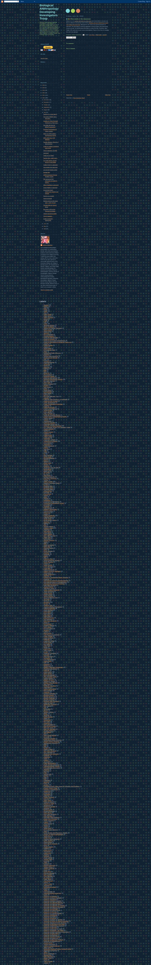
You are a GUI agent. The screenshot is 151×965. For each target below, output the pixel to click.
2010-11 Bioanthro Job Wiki (50, 150)
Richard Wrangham (49, 811)
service (46, 825)
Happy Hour (47, 537)
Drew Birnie (47, 475)
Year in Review (48, 961)
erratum (46, 495)
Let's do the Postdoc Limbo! (50, 169)
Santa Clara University (50, 819)
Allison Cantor (48, 330)
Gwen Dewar (47, 532)
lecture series (48, 642)
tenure (45, 870)
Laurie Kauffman (48, 638)
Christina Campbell (49, 422)
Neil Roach (47, 721)
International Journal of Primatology (54, 583)
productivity (47, 792)
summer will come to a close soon (82, 21)
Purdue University (49, 797)
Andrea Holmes (48, 345)
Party (45, 772)
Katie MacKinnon (49, 617)
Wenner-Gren (47, 955)
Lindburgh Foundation (50, 653)
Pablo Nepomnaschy (50, 763)
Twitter (46, 890)
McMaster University (50, 686)
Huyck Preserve (48, 562)
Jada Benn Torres (49, 588)
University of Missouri (50, 927)
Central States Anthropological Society (55, 416)
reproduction (47, 805)
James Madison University (51, 590)
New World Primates (50, 726)
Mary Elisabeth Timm (50, 676)
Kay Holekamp (48, 619)
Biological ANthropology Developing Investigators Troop (49, 12)
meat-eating (47, 687)
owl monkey (47, 761)
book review (47, 387)
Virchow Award (48, 943)
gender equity (48, 518)
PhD (45, 778)
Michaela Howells (49, 695)
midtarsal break (48, 703)
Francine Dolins (48, 511)
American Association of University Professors (57, 342)
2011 (43, 95)
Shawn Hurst (47, 828)
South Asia (47, 837)
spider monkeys (48, 840)
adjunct (46, 319)
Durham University (49, 477)
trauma (46, 888)
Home (88, 94)
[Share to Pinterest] (75, 38)
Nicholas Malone (49, 730)
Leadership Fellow (49, 641)
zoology (46, 963)
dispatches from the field (51, 467)
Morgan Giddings (49, 712)
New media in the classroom (81, 19)
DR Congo (47, 472)
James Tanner (48, 593)
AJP (45, 322)
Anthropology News (49, 350)
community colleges (50, 440)
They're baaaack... (48, 216)
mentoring (47, 692)
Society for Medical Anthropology (53, 834)
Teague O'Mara (48, 867)
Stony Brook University (50, 843)
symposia (46, 861)
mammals (47, 670)
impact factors (48, 565)
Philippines (47, 780)
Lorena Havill (47, 661)
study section (48, 850)
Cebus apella (47, 412)
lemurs (46, 647)
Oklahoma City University (51, 754)
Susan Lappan (48, 857)
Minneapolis (47, 709)
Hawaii (46, 542)
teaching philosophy (49, 865)
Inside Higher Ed (49, 574)
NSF (45, 746)
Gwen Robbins (48, 534)
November (46, 102)
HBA (45, 543)
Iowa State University (50, 585)
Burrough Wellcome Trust (51, 396)
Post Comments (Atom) (79, 98)
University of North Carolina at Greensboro (56, 932)
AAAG (45, 309)
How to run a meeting (48, 196)
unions (46, 895)
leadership (47, 639)
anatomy (46, 344)
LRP (45, 662)
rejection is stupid (49, 803)
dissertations (47, 469)
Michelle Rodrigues (49, 698)
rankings (46, 799)
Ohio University (48, 752)
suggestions (47, 853)
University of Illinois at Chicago (53, 919)
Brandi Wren (47, 390)
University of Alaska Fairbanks (53, 898)
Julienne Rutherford (47, 245)
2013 (43, 90)
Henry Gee (47, 546)
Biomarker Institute (49, 381)
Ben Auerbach (48, 374)
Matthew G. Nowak (49, 681)
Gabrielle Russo (48, 517)
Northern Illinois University (51, 741)
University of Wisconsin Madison (53, 939)
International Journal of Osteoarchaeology (56, 580)
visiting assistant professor (52, 946)
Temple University (49, 868)
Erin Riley (46, 492)
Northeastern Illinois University (53, 740)
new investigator (48, 724)
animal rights (47, 348)
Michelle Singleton (49, 700)
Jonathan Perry (48, 605)
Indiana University (49, 570)
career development (49, 402)
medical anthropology (50, 689)
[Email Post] (83, 34)
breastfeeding (48, 392)
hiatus (45, 549)
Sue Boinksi (47, 851)
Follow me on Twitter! (48, 155)
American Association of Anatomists (54, 340)
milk (45, 707)
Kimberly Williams (49, 625)
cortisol (46, 447)
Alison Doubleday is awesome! (51, 185)
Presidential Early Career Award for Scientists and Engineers (62, 786)
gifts (45, 525)
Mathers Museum (49, 679)
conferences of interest (50, 441)
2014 (43, 87)
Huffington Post (48, 559)
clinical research (48, 432)
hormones (47, 554)
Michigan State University (51, 701)
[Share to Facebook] (73, 38)
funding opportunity (49, 515)
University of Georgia (50, 918)
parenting (46, 769)
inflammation (47, 573)
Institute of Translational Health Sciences (56, 577)
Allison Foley (47, 331)
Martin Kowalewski (49, 675)
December (46, 99)
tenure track (47, 871)
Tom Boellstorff (48, 881)
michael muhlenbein (49, 693)
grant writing (47, 531)
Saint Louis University (50, 814)
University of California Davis (52, 904)
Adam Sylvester (48, 317)
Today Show (47, 879)
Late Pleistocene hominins (51, 635)
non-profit (46, 737)
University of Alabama (50, 896)
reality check (47, 800)
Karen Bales (47, 611)
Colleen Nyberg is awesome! (50, 165)
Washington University (50, 950)
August (45, 109)
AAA (45, 308)
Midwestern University (50, 704)
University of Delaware (50, 915)
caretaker (46, 405)
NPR (45, 744)
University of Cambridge (51, 908)
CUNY (45, 452)
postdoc (46, 785)
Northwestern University (51, 743)
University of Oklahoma (51, 935)
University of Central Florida (52, 910)
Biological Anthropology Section (53, 379)
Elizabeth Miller (48, 486)
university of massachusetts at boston (55, 922)
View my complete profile (47, 289)
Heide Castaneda (49, 545)
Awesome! (46, 153)
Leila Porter (47, 645)
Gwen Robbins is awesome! (50, 187)
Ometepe (46, 755)
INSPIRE (46, 576)
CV (45, 453)
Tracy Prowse (48, 884)
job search (47, 602)
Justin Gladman (48, 610)
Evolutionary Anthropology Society (54, 503)
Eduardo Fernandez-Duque (51, 483)
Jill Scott (46, 600)
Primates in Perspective (51, 789)
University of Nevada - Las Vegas (54, 930)
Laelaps (46, 631)
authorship (47, 364)
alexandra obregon (49, 325)
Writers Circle (48, 958)
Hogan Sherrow (48, 551)
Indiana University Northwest (52, 571)
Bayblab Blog (46, 172)
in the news (47, 568)
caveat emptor (48, 410)
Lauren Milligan (48, 636)
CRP (45, 450)
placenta (46, 782)
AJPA (45, 323)
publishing (47, 795)
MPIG (45, 713)
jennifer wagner (48, 594)
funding (46, 514)
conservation (47, 443)
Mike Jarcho (47, 706)
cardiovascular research (51, 401)
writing (45, 960)
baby (45, 370)
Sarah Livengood (49, 820)
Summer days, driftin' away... (50, 158)
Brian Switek (47, 393)
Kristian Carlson (48, 628)
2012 (43, 92)
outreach (46, 760)
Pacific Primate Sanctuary (51, 765)
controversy (47, 444)
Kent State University (50, 621)
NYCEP (46, 748)
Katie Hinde (47, 616)
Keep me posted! (47, 198)
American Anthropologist (51, 337)
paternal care (47, 774)
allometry (46, 333)
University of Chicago (50, 912)
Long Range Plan (49, 659)
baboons (46, 368)
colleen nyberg (48, 436)
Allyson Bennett (48, 334)
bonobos (46, 385)
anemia (46, 347)
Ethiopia (46, 498)
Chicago (46, 419)
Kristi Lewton (47, 627)
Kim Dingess (47, 624)
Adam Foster (47, 314)
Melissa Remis (48, 690)
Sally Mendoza (48, 816)
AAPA (45, 311)
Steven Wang (48, 842)
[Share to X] (71, 38)
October (46, 104)
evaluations (47, 500)
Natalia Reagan (48, 717)
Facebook (47, 506)
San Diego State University (52, 817)
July (45, 112)
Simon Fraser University (51, 830)
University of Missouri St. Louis (53, 929)
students (46, 848)
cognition (46, 433)
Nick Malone (47, 732)
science (46, 822)
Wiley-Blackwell (48, 956)
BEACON (46, 373)
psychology (47, 794)
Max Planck (47, 684)
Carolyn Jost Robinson (50, 409)
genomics (46, 522)
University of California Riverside (53, 907)
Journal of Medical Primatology (53, 607)
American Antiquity (49, 339)
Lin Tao (46, 652)
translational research (50, 887)
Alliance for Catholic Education (53, 328)
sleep (45, 831)
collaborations (48, 435)
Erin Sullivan (47, 494)
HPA (45, 557)
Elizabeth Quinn (48, 487)
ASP (45, 359)
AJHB (45, 320)
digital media (99, 34)
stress (45, 845)
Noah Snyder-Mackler (50, 735)
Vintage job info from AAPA (49, 213)
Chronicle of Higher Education (52, 426)
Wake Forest (47, 947)
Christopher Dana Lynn (50, 424)
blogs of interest (48, 384)
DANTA (46, 460)
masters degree (48, 678)
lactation (46, 630)
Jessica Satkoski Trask (51, 597)
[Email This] (67, 38)
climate (46, 430)
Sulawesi (46, 854)
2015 (43, 85)
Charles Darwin (48, 418)
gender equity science (50, 520)
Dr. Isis (46, 474)
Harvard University (49, 540)
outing (45, 758)
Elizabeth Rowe (48, 489)
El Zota (46, 484)
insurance (46, 579)
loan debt (46, 655)
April (45, 228)
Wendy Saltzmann (49, 953)
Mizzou (46, 710)
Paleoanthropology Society (52, 766)
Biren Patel (47, 382)
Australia (46, 361)
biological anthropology (50, 378)
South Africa (47, 836)
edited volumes (48, 481)
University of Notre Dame (51, 933)
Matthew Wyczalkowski (51, 683)
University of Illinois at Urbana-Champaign (56, 921)
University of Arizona (50, 899)
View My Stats (44, 58)
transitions (47, 885)
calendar (46, 398)
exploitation (47, 505)
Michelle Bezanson (49, 696)
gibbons (46, 523)
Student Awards (48, 847)
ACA (45, 313)
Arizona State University (51, 356)
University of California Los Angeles (54, 905)
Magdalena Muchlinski (50, 669)
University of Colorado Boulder (53, 913)
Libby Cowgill (47, 650)
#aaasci (46, 306)
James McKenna (49, 591)
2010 (43, 97)
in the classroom (49, 566)
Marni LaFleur (48, 673)
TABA (45, 862)
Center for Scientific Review (52, 415)
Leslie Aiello (47, 648)
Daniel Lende (47, 457)
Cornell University (49, 446)
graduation (47, 529)
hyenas (46, 563)
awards (46, 365)
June (45, 223)
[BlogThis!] (69, 38)
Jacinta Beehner (48, 587)
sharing (46, 826)
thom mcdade (48, 874)
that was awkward (49, 873)
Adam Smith (47, 316)
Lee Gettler (47, 644)
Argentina (46, 354)
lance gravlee (48, 633)
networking (47, 723)
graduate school (48, 528)
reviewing (46, 808)
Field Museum (48, 508)
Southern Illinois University (52, 839)
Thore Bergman (48, 876)
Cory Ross (92, 34)
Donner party (47, 470)
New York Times (48, 727)
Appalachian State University (52, 353)
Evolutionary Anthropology (51, 501)
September (46, 107)
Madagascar (47, 665)
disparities (47, 466)
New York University (50, 729)
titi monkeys (47, 878)
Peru (45, 777)
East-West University (50, 478)
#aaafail (46, 305)
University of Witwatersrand (52, 941)
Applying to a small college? (50, 114)
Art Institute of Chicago (50, 357)
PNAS (45, 783)
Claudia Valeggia (49, 429)
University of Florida (50, 916)
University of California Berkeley (53, 902)
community (47, 438)
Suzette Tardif (48, 859)
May (45, 226)
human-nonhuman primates (52, 560)
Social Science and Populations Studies (55, 833)
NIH (45, 734)
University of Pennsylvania (52, 936)
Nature (46, 718)
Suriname (46, 856)
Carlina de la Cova (49, 407)
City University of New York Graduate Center (57, 427)
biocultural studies (49, 376)
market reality (48, 672)
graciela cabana (48, 526)
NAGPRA (46, 715)
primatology (47, 791)
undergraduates (48, 891)
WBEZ (46, 952)
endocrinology (48, 491)
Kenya (45, 622)
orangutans (47, 757)
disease (46, 464)
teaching (105, 34)
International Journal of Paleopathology (55, 582)
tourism (46, 882)
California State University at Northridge (55, 399)
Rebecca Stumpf (49, 802)
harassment (47, 539)
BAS (45, 371)
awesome (46, 367)
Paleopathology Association (52, 768)
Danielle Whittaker (49, 458)
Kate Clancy (47, 614)
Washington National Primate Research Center (57, 949)
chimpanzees (48, 421)
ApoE (45, 351)
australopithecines (49, 362)
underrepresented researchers (52, 893)
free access (47, 512)
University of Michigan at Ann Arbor (54, 924)
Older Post (107, 94)
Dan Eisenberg (48, 455)
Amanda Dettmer (49, 336)
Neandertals (47, 720)
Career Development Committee (53, 404)
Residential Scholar (49, 806)
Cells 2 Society (48, 413)
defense (46, 461)
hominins (46, 552)
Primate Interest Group (50, 788)
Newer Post (69, 94)
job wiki (46, 604)
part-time (46, 771)
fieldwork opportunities (50, 509)
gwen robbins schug (49, 535)
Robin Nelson (48, 813)
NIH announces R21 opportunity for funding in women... (50, 181)
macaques (47, 664)
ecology (46, 480)
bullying (46, 395)
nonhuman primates (49, 738)
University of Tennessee (51, 938)
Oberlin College (48, 749)
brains (45, 388)
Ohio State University (50, 751)
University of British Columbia (52, 901)
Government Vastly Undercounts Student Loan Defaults (50, 191)
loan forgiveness (48, 656)
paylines (46, 775)
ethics (45, 497)
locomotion (47, 658)
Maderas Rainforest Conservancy (53, 667)
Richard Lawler (48, 809)
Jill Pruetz (47, 599)
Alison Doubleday (49, 327)
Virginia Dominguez (49, 944)
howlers (46, 556)
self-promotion (48, 823)
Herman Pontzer (48, 548)
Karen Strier (47, 613)
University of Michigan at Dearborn (54, 926)
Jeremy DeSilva (48, 596)
